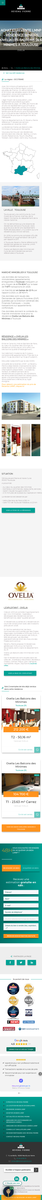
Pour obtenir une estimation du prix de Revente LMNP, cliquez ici (19, 385)
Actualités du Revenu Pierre (18, 1116)
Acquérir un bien (31, 868)
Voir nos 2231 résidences (14, 73)
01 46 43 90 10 (21, 1158)
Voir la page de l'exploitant (20, 673)
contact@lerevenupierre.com (21, 1161)
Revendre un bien (11, 868)
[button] (1, 1074)
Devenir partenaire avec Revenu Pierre (22, 1133)
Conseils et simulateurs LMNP (18, 1129)
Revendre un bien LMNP (15, 1109)
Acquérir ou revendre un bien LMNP (21, 1197)
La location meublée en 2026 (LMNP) (20, 1105)
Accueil (6, 68)
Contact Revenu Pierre (15, 1136)
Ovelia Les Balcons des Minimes (28, 68)
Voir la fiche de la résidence (18, 510)
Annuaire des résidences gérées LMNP (21, 1126)
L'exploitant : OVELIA (16, 607)
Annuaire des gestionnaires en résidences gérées (19, 1121)
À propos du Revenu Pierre (17, 1102)
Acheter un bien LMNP (15, 1113)
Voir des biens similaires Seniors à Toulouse (21, 828)
